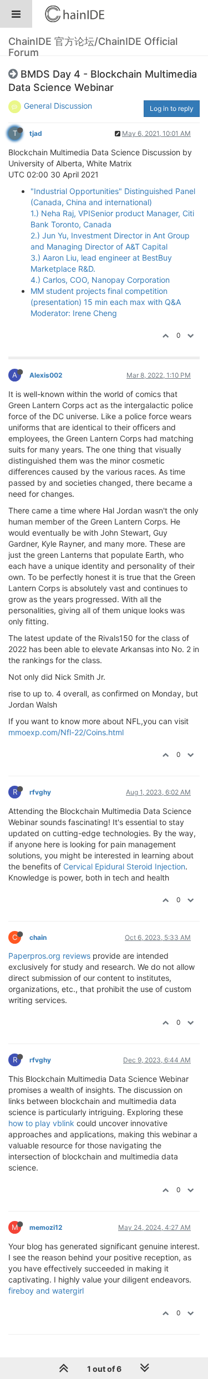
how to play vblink (41, 1123)
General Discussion (58, 105)
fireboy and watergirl (46, 1290)
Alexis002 (45, 375)
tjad (35, 133)
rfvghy (40, 792)
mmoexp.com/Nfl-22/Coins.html (66, 732)
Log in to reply (172, 108)
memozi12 (45, 1227)
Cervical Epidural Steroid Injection (124, 866)
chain (38, 937)
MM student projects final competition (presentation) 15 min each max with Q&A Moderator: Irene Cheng (106, 302)
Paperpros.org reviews (49, 955)
